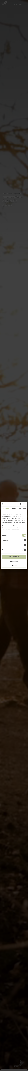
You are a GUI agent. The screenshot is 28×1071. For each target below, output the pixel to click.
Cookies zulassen (14, 556)
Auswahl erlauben (14, 561)
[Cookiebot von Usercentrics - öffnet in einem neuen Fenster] (19, 504)
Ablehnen (14, 565)
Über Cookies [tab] (22, 508)
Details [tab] (14, 508)
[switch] (24, 540)
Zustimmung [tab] (5, 508)
